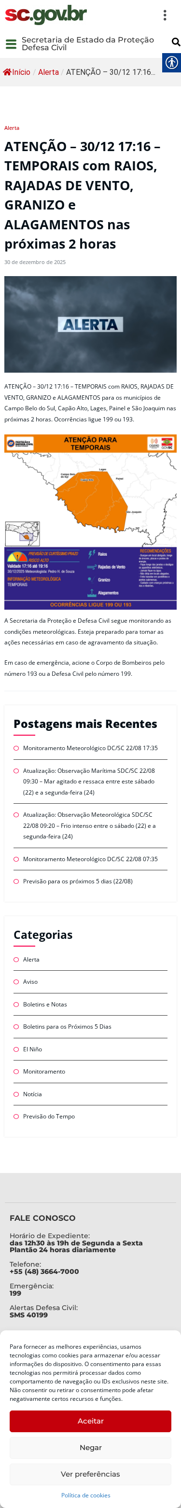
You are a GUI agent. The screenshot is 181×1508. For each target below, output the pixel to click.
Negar (91, 1447)
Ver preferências (90, 1474)
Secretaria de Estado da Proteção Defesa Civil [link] (88, 43)
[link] (46, 15)
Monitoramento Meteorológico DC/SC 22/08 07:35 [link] (90, 859)
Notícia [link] (32, 1094)
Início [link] (21, 72)
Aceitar (91, 1420)
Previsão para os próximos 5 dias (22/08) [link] (78, 881)
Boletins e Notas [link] (45, 1004)
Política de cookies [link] (86, 1495)
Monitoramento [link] (44, 1071)
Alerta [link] (48, 72)
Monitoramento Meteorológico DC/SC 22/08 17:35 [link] (90, 748)
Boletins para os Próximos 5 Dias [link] (67, 1026)
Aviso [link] (30, 981)
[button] (133, 15)
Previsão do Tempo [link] (49, 1116)
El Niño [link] (32, 1049)
